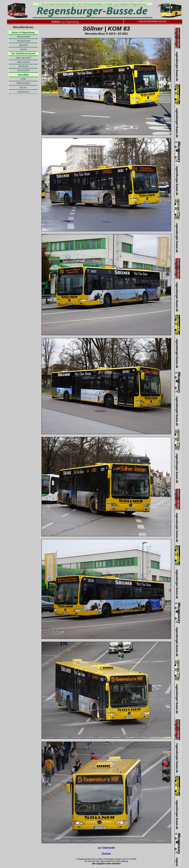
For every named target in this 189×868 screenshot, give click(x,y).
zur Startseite (106, 847)
